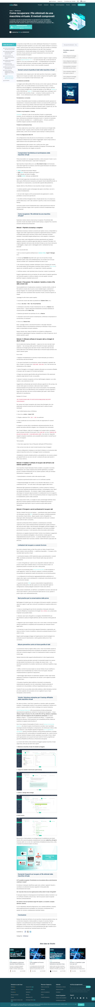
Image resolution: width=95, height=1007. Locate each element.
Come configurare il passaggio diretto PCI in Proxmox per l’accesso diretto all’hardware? (69, 77)
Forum (42, 994)
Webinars (43, 989)
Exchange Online (29, 999)
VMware (54, 89)
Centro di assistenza (45, 992)
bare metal (52, 266)
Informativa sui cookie (71, 1004)
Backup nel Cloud (14, 994)
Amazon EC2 (28, 986)
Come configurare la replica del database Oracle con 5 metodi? (70, 62)
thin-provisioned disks (38, 569)
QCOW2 (23, 176)
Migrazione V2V (29, 997)
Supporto (60, 1)
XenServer (28, 992)
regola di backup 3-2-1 (26, 59)
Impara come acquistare (61, 997)
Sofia (19, 32)
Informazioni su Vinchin (61, 986)
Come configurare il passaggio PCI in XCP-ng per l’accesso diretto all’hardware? (69, 56)
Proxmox (13, 992)
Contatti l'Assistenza (45, 997)
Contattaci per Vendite (69, 1)
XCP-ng (27, 994)
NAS (31, 514)
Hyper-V (30, 91)
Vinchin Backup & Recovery (23, 710)
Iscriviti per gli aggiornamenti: (76, 984)
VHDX (21, 172)
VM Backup (18, 10)
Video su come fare (45, 986)
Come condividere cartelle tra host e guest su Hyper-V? (69, 72)
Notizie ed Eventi (59, 989)
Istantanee (19, 114)
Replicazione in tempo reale (16, 999)
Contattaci (58, 992)
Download (53, 1)
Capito (81, 1004)
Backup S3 (28, 989)
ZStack (12, 997)
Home (11, 10)
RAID (29, 583)
